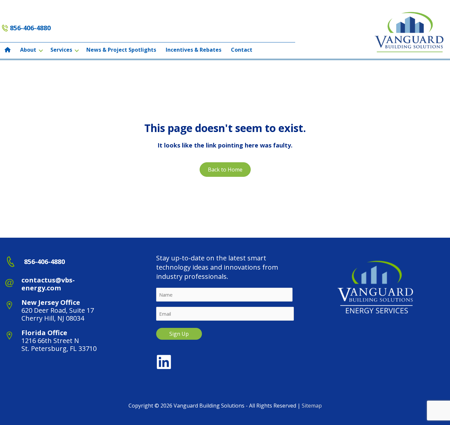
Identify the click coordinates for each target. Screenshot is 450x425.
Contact (241, 49)
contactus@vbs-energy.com (48, 284)
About (28, 49)
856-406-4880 (30, 27)
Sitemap (312, 405)
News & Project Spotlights (121, 49)
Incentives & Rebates (193, 49)
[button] (40, 50)
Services (61, 49)
